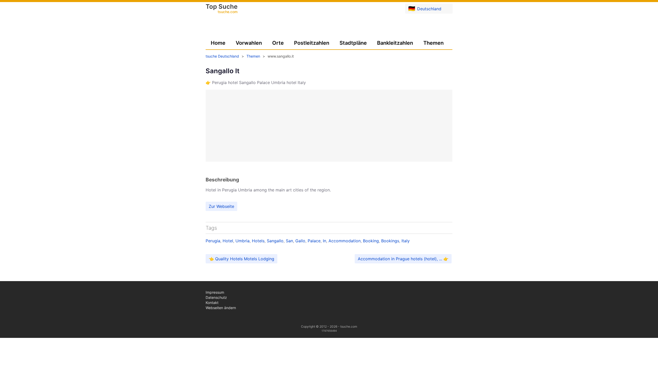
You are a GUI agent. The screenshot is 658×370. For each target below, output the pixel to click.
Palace (314, 240)
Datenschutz (216, 297)
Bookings (390, 240)
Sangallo (275, 240)
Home (218, 43)
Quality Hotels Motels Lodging (244, 258)
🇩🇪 (424, 8)
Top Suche (221, 9)
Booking (371, 240)
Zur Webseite (221, 206)
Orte (278, 43)
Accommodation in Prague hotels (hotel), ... (400, 258)
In (324, 240)
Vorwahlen (249, 43)
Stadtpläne (353, 43)
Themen (433, 43)
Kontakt (212, 302)
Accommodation (344, 240)
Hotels (258, 240)
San (289, 240)
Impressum (215, 292)
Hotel (228, 240)
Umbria (242, 240)
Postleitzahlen (311, 43)
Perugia (213, 240)
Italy (405, 240)
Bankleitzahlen (395, 43)
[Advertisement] (329, 126)
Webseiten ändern (221, 308)
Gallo (300, 240)
